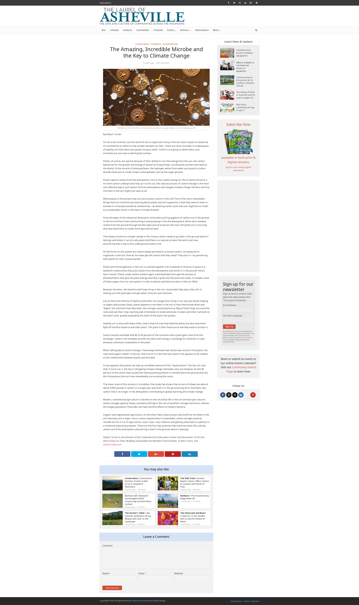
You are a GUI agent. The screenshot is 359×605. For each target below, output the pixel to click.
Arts (104, 30)
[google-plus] (247, 395)
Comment (107, 545)
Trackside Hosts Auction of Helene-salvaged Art (244, 53)
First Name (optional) (232, 315)
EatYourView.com (112, 444)
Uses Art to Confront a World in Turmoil (245, 81)
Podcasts (158, 30)
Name (106, 573)
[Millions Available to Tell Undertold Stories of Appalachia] (228, 65)
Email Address (229, 304)
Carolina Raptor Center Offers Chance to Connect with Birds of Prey (194, 482)
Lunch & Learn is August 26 (245, 95)
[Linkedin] (241, 395)
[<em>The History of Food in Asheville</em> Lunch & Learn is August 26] (228, 95)
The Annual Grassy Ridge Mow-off (194, 497)
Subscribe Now (238, 124)
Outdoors (127, 30)
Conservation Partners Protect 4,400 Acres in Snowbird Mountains (138, 482)
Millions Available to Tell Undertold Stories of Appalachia (245, 66)
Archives (184, 30)
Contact (247, 601)
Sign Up (229, 326)
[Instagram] (235, 395)
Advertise (255, 601)
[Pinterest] (253, 395)
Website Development (141, 600)
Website (178, 573)
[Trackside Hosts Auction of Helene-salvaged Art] (228, 53)
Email (142, 573)
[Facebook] (222, 395)
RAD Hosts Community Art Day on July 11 (245, 107)
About (216, 30)
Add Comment (162, 63)
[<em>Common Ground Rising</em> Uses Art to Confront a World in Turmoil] (228, 80)
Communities (142, 30)
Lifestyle (114, 30)
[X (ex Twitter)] (229, 395)
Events (170, 30)
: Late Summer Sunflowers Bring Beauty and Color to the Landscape (138, 517)
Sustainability (170, 44)
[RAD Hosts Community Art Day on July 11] (228, 107)
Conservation (142, 44)
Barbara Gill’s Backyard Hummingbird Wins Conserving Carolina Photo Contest (138, 500)
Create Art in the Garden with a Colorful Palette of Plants (193, 517)
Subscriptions (105, 3)
